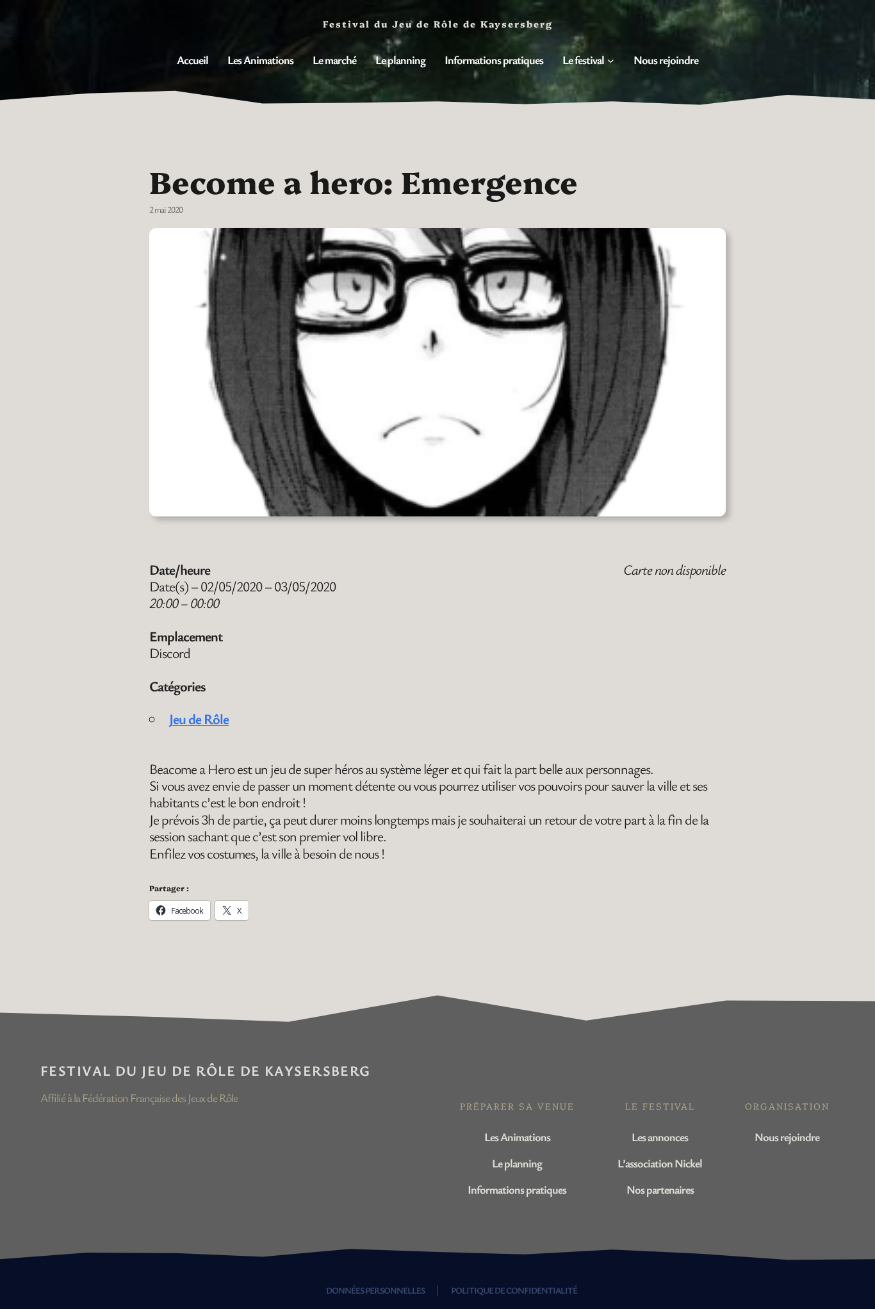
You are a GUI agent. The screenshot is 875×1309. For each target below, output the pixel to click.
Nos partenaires (660, 1189)
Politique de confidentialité (514, 1290)
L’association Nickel (659, 1163)
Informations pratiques (517, 1189)
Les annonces (660, 1136)
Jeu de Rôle (199, 718)
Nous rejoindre (787, 1136)
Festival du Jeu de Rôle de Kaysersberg (205, 1070)
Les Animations (517, 1136)
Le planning (517, 1163)
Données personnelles (375, 1290)
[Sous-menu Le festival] (610, 60)
